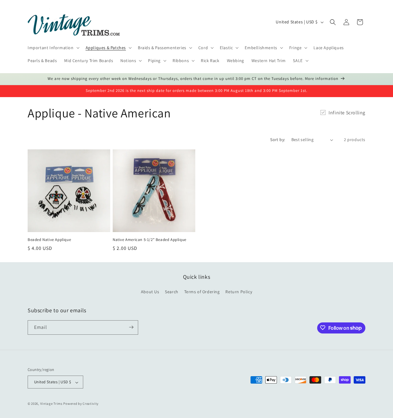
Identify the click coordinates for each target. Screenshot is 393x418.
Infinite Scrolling (347, 112)
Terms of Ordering (202, 292)
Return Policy (238, 292)
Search (171, 292)
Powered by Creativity (81, 404)
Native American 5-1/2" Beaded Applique (149, 239)
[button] (53, 47)
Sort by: (277, 139)
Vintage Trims (51, 404)
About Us (150, 292)
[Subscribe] (131, 327)
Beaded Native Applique (49, 239)
